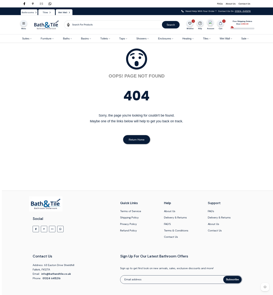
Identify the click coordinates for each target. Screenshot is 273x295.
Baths (66, 38)
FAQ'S (167, 224)
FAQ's (211, 211)
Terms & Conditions (176, 230)
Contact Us (244, 3)
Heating (186, 38)
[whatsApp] (50, 3)
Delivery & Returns (175, 217)
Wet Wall (225, 38)
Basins (85, 38)
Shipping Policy (129, 217)
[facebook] (24, 3)
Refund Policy (128, 230)
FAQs (220, 3)
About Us (231, 3)
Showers (141, 38)
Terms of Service (130, 211)
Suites (25, 38)
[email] (41, 3)
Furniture (46, 38)
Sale (243, 38)
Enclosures (164, 38)
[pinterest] (33, 3)
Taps (122, 38)
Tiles (205, 38)
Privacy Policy (128, 224)
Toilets (104, 38)
